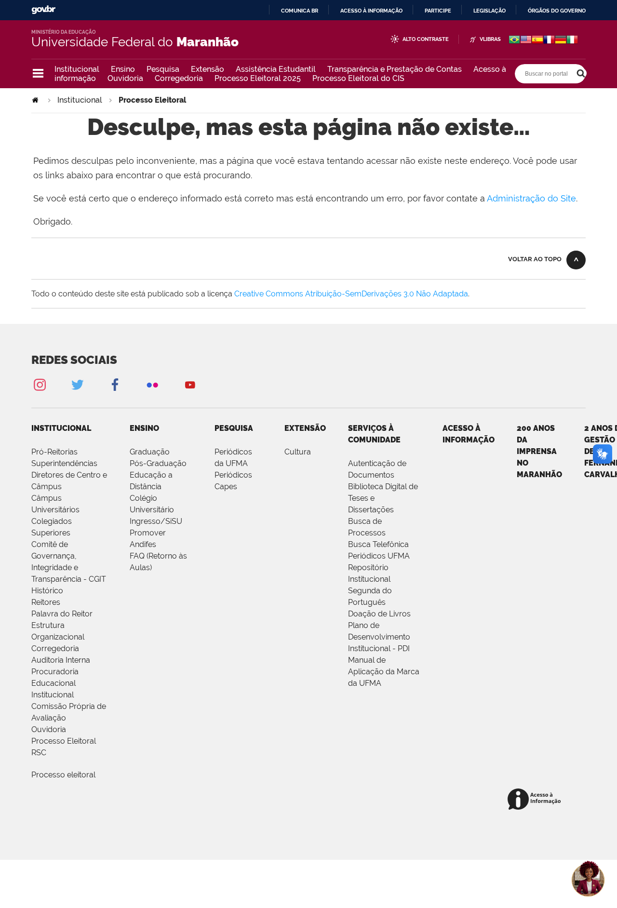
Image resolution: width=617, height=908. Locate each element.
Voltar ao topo (535, 259)
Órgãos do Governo (557, 10)
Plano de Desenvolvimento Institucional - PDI (379, 637)
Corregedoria (179, 78)
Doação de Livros (379, 613)
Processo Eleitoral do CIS (358, 78)
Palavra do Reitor (62, 613)
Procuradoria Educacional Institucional (55, 683)
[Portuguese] (514, 40)
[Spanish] (537, 40)
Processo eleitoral (63, 774)
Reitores (45, 602)
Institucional (76, 69)
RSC (38, 752)
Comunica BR (299, 10)
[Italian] (572, 40)
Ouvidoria (125, 78)
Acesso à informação (371, 10)
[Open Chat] (588, 879)
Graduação (150, 451)
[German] (560, 40)
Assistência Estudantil (276, 69)
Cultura (297, 451)
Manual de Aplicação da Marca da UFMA (383, 671)
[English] (526, 40)
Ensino (123, 69)
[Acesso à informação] (536, 800)
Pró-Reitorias (54, 451)
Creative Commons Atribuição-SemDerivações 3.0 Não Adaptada (351, 293)
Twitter (77, 384)
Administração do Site (531, 198)
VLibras (490, 39)
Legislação (489, 10)
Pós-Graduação (158, 463)
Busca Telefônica (378, 544)
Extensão (207, 69)
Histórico (47, 590)
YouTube (190, 384)
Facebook (115, 384)
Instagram (39, 384)
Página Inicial (36, 100)
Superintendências (64, 463)
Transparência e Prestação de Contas (394, 69)
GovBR (43, 9)
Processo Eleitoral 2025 (258, 78)
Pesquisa (163, 69)
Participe (438, 10)
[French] (549, 40)
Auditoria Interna (60, 660)
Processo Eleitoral (63, 741)
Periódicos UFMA (379, 556)
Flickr (152, 384)
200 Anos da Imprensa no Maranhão (539, 451)
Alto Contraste (425, 39)
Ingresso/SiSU (156, 521)
